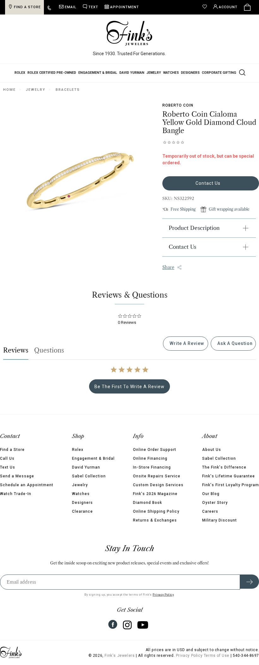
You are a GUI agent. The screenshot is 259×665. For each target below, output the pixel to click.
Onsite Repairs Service (156, 476)
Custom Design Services (158, 485)
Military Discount (219, 520)
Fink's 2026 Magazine (155, 494)
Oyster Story (215, 502)
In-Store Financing (152, 467)
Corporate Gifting (219, 73)
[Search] (241, 72)
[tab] (185, 343)
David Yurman (131, 73)
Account (228, 7)
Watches (171, 73)
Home (9, 90)
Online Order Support (154, 449)
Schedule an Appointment (26, 485)
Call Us (7, 458)
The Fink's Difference (224, 467)
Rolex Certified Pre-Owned (51, 73)
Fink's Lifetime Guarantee (228, 476)
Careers (210, 511)
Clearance (82, 511)
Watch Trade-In (15, 494)
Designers (190, 73)
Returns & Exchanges (155, 520)
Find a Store (12, 449)
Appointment (124, 7)
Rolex (20, 73)
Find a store (27, 7)
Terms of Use (216, 655)
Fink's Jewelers (120, 655)
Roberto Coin (177, 105)
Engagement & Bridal (97, 73)
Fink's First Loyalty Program (230, 485)
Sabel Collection (89, 476)
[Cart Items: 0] (247, 7)
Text (93, 7)
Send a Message (17, 476)
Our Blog (211, 494)
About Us (211, 449)
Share (168, 267)
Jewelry (154, 73)
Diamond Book (147, 502)
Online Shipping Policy (156, 511)
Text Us (7, 467)
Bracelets (68, 90)
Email (70, 7)
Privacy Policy (163, 594)
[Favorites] (206, 7)
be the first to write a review (129, 386)
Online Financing (150, 458)
